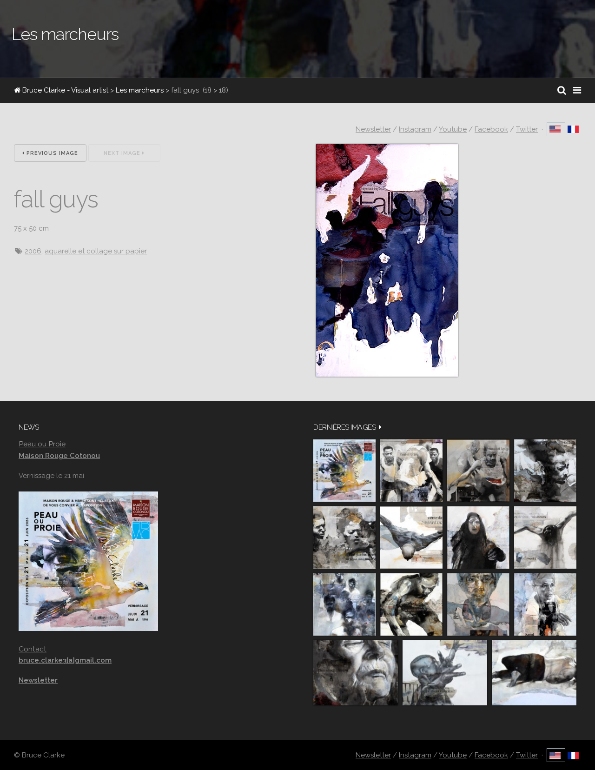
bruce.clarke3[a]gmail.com (65, 660)
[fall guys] (387, 374)
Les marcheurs (140, 90)
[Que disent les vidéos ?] (445, 672)
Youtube (453, 129)
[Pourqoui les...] (478, 470)
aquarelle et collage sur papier (96, 251)
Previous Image (51, 153)
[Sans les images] (344, 537)
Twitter (527, 129)
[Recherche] (562, 90)
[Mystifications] (478, 537)
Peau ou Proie (42, 443)
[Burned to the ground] (534, 672)
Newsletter (373, 129)
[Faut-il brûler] (411, 470)
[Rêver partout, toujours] (411, 604)
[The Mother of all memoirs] (478, 604)
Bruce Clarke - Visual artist (64, 90)
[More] (380, 427)
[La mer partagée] (545, 470)
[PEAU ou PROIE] (344, 470)
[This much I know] (355, 672)
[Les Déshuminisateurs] (545, 537)
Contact (32, 648)
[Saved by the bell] (545, 604)
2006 (33, 251)
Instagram (415, 129)
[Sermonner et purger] (344, 604)
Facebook (491, 129)
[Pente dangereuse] (411, 537)
